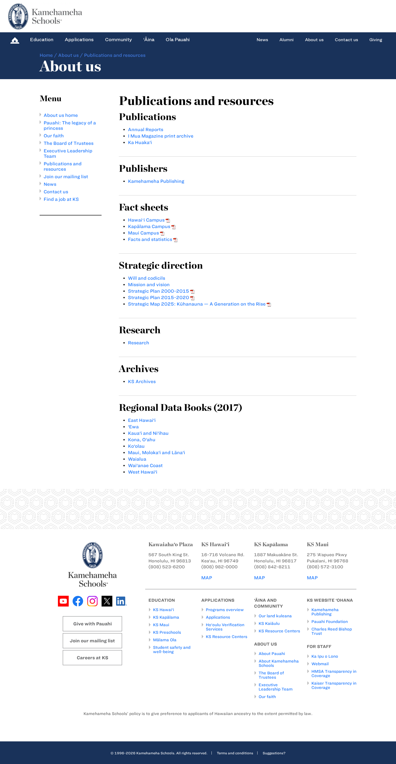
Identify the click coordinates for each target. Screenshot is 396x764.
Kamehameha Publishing (156, 181)
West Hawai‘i (142, 471)
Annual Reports (145, 129)
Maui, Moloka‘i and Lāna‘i (156, 452)
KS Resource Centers (226, 637)
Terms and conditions (235, 753)
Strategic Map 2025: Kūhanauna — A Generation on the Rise (197, 304)
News (262, 39)
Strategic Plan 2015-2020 (159, 297)
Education (41, 39)
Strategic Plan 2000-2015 (159, 291)
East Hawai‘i (142, 420)
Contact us (346, 39)
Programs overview (225, 610)
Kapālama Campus (149, 226)
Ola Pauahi (178, 39)
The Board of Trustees (68, 143)
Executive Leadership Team (276, 687)
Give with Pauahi (92, 623)
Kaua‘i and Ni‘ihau (148, 433)
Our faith (54, 135)
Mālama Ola (164, 640)
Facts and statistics (150, 239)
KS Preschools (167, 632)
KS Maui (161, 625)
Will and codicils (146, 278)
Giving (375, 39)
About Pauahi (272, 653)
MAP (206, 577)
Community (118, 39)
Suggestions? (274, 753)
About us (314, 39)
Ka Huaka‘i (140, 142)
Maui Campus (144, 232)
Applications (79, 39)
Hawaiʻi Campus (147, 220)
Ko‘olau (136, 446)
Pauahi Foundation (329, 621)
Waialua (137, 459)
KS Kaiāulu (269, 623)
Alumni (286, 39)
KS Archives (142, 381)
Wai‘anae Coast (145, 465)
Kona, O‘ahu (141, 439)
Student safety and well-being (171, 649)
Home (46, 55)
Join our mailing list (66, 176)
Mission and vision (149, 284)
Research (138, 342)
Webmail (320, 664)
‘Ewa (133, 426)
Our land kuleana (275, 616)
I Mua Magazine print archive (160, 136)
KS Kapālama (166, 617)
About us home (61, 115)
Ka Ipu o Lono (324, 656)
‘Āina (148, 39)
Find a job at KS (61, 199)
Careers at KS (92, 657)
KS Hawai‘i (163, 610)
